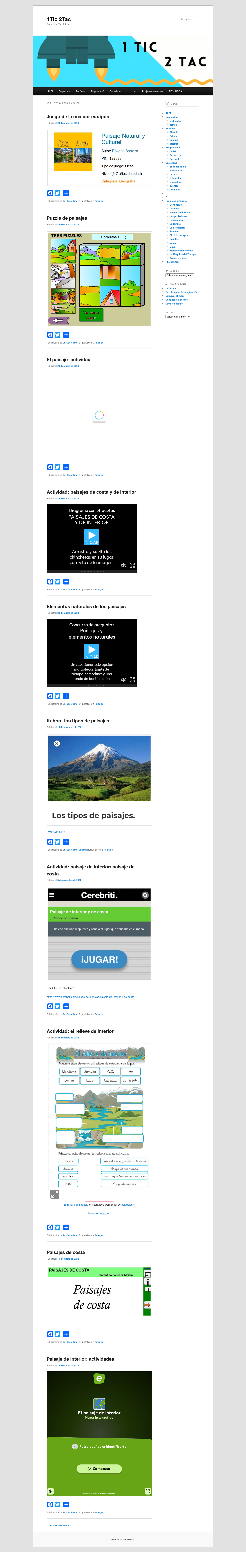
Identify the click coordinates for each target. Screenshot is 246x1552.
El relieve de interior (75, 1204)
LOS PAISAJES (56, 832)
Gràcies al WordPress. (123, 1539)
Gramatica (175, 182)
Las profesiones (178, 216)
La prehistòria (177, 227)
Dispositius (64, 91)
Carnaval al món (175, 295)
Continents (176, 204)
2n (135, 91)
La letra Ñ (171, 288)
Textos (173, 124)
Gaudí (173, 246)
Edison (174, 136)
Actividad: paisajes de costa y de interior (91, 491)
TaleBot (174, 143)
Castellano (114, 91)
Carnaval (174, 208)
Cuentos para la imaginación (182, 292)
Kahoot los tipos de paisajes (78, 720)
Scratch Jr (175, 155)
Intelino (174, 140)
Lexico (173, 174)
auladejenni (128, 1204)
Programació (97, 91)
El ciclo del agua (179, 235)
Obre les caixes (174, 303)
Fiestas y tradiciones (181, 250)
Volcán (173, 243)
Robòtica (80, 91)
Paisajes (99, 201)
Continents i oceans (177, 299)
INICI (50, 91)
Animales (175, 189)
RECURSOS (175, 91)
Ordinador (175, 121)
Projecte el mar (178, 258)
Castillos (174, 239)
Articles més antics (58, 1525)
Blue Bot (174, 132)
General (83, 849)
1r (127, 91)
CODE (173, 151)
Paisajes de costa (66, 1252)
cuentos (174, 185)
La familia (175, 223)
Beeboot (174, 159)
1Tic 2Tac (59, 19)
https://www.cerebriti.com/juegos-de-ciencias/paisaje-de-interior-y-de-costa (90, 997)
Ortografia (175, 178)
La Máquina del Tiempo (183, 254)
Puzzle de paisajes (67, 217)
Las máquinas (177, 220)
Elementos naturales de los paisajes (86, 606)
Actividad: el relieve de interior (80, 1031)
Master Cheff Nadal (180, 212)
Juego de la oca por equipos (78, 116)
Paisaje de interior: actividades (80, 1358)
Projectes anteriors (152, 91)
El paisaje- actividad (69, 359)
